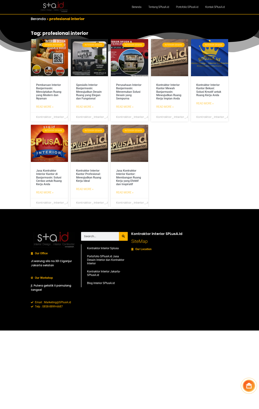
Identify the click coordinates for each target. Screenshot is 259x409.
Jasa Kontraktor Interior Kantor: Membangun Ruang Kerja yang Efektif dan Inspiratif (128, 177)
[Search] (123, 236)
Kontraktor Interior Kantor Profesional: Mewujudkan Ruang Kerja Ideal (88, 176)
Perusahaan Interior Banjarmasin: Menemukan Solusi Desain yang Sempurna (128, 91)
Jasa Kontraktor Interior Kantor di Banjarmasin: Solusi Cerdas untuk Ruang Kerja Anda (49, 177)
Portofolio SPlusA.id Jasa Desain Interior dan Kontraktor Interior (105, 260)
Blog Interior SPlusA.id (101, 283)
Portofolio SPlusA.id (187, 7)
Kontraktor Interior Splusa (103, 248)
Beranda (136, 7)
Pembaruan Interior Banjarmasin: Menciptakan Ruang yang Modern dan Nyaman (48, 91)
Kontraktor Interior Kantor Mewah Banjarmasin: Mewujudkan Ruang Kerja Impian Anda (168, 91)
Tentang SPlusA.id (158, 7)
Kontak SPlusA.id (215, 7)
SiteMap (139, 241)
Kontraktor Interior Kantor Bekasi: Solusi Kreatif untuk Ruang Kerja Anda (208, 90)
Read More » (44, 106)
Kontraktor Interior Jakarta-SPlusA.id (103, 273)
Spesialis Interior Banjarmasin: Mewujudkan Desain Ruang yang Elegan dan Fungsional (89, 91)
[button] (249, 385)
